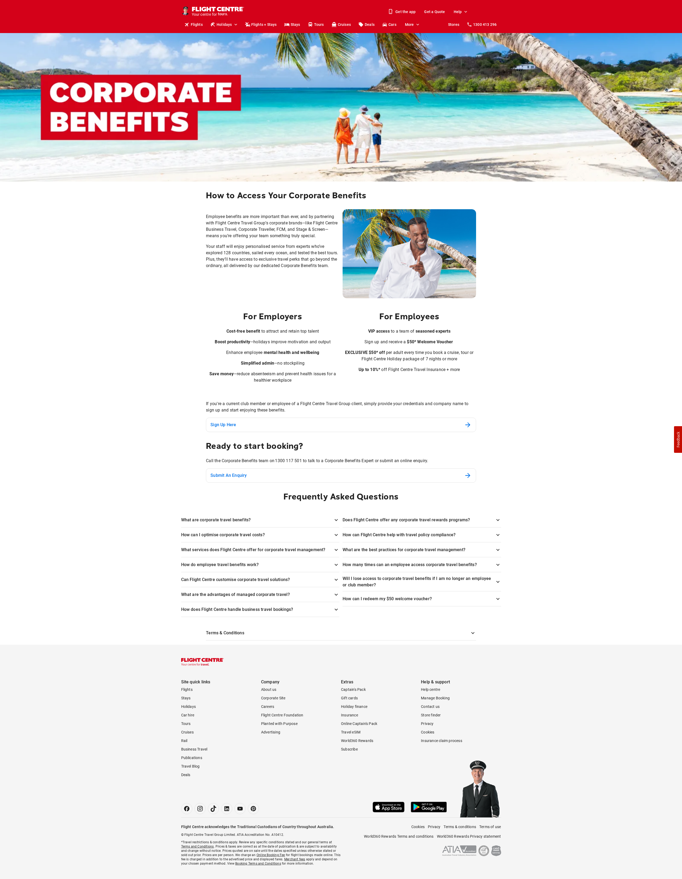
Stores (453, 24)
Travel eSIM (350, 732)
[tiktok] (213, 808)
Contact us (430, 706)
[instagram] (200, 808)
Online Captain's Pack (359, 723)
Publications (191, 758)
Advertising (270, 732)
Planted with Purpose (279, 723)
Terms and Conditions (197, 846)
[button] (678, 439)
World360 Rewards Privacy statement (469, 836)
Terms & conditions (460, 827)
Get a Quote (434, 12)
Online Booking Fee (271, 855)
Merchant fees (294, 859)
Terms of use (490, 827)
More (409, 24)
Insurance (349, 715)
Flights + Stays (264, 24)
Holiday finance (354, 706)
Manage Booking (435, 698)
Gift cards (349, 698)
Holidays (224, 24)
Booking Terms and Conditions (258, 863)
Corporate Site (273, 698)
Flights (197, 24)
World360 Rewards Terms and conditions (398, 836)
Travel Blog (190, 766)
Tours (319, 24)
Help (458, 12)
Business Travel (194, 749)
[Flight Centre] (202, 662)
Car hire (187, 715)
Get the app (405, 12)
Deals (370, 24)
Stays (295, 24)
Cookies (427, 732)
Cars (392, 24)
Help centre (430, 689)
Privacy (427, 723)
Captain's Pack (353, 689)
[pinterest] (253, 808)
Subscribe (349, 749)
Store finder (431, 715)
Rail (184, 741)
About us (269, 689)
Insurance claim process (441, 741)
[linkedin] (226, 808)
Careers (267, 706)
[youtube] (240, 808)
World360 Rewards (357, 741)
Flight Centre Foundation (282, 715)
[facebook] (186, 808)
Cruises (344, 24)
